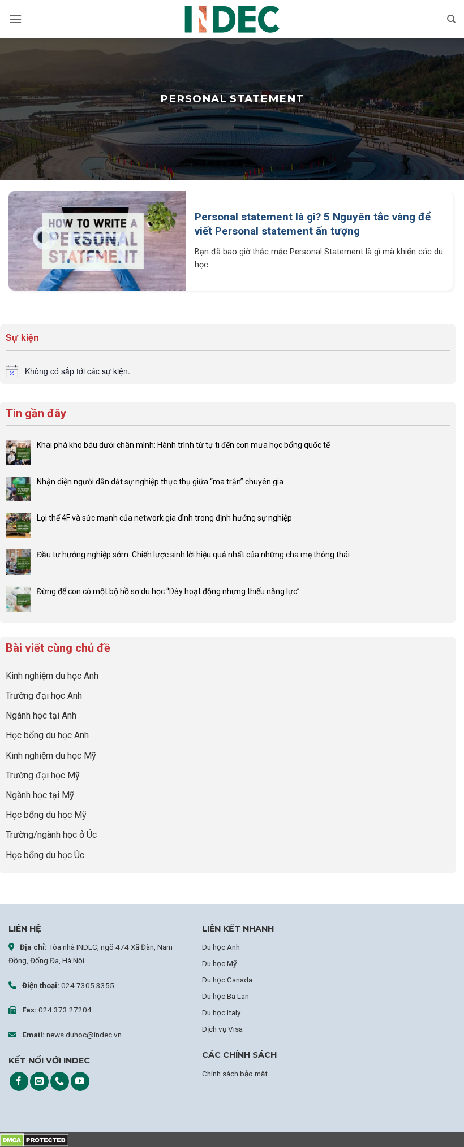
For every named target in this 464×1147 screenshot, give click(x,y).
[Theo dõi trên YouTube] (80, 1081)
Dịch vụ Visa (222, 1028)
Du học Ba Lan (225, 996)
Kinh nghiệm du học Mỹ (51, 755)
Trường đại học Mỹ (43, 775)
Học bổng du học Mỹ (46, 815)
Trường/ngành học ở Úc (51, 834)
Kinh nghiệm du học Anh (52, 675)
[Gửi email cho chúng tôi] (39, 1081)
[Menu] (15, 19)
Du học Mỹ (219, 963)
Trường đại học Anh (44, 695)
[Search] (451, 19)
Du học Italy (221, 1012)
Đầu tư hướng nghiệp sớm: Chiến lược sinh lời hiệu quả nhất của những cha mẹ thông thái (194, 554)
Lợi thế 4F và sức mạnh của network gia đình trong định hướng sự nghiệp (164, 517)
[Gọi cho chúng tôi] (59, 1081)
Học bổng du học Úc (45, 855)
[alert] (228, 371)
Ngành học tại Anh (41, 715)
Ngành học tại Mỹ (40, 795)
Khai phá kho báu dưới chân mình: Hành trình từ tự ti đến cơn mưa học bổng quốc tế (183, 444)
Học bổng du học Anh (47, 735)
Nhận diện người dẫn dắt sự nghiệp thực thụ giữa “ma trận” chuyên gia (160, 481)
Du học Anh (221, 946)
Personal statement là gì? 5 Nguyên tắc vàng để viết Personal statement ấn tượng (313, 223)
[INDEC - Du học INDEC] (232, 19)
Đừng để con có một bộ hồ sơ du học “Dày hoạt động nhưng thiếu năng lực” (168, 591)
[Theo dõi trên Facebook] (19, 1081)
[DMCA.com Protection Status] (34, 1139)
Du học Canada (227, 979)
